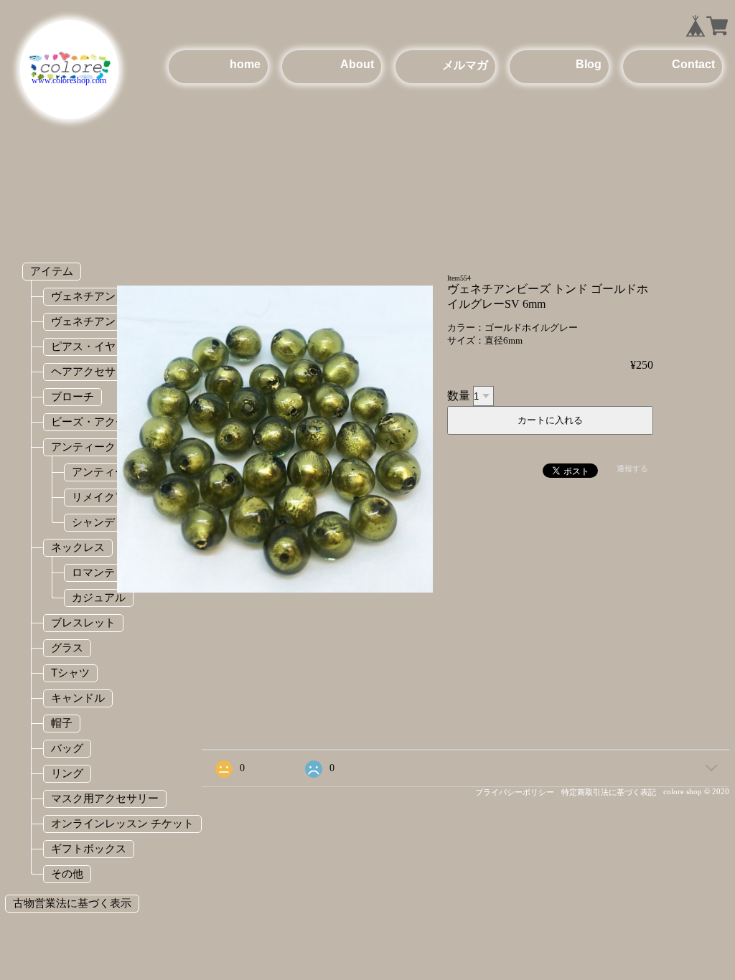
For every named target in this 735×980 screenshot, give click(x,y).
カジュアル (99, 597)
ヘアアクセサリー (94, 371)
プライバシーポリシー (514, 792)
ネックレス (78, 547)
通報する (632, 468)
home (245, 63)
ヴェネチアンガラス (99, 296)
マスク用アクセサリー (105, 798)
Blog (588, 63)
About (357, 63)
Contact (693, 63)
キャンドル (78, 698)
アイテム (51, 271)
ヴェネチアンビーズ (99, 321)
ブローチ (72, 396)
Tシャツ (70, 672)
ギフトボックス (88, 848)
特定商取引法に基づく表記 (608, 792)
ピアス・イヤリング (99, 346)
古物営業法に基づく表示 (72, 903)
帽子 (61, 723)
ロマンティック (109, 572)
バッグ (67, 748)
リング (67, 773)
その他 (67, 873)
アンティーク (83, 446)
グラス (67, 647)
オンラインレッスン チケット (122, 823)
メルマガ (465, 64)
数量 (458, 396)
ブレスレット (83, 622)
